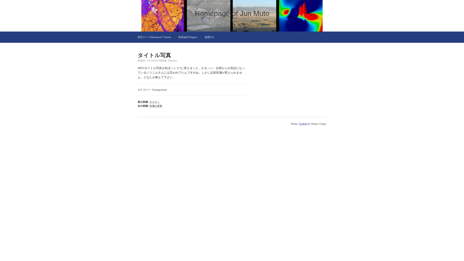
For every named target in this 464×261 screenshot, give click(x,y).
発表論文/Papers (187, 37)
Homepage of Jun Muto (232, 13)
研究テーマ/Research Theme (154, 37)
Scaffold (303, 123)
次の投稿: (150, 105)
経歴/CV (209, 37)
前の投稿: (149, 101)
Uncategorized (159, 89)
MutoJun (172, 60)
